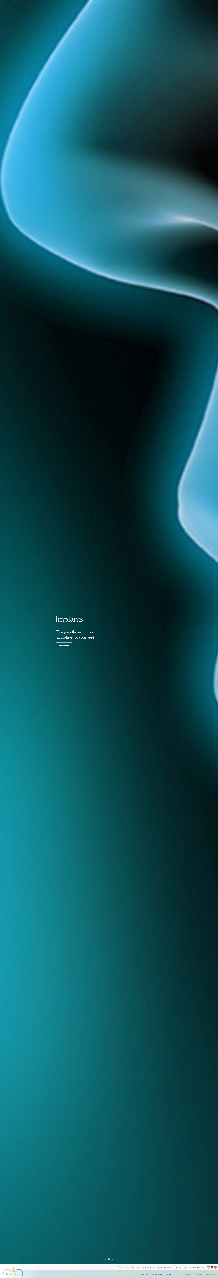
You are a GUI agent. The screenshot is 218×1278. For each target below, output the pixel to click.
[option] (109, 639)
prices (198, 1274)
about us (144, 1274)
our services (157, 1274)
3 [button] (112, 1259)
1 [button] (105, 1259)
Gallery (189, 1274)
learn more (64, 645)
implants (169, 1274)
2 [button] (109, 1259)
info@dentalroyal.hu (199, 1267)
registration (210, 1274)
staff (179, 1274)
